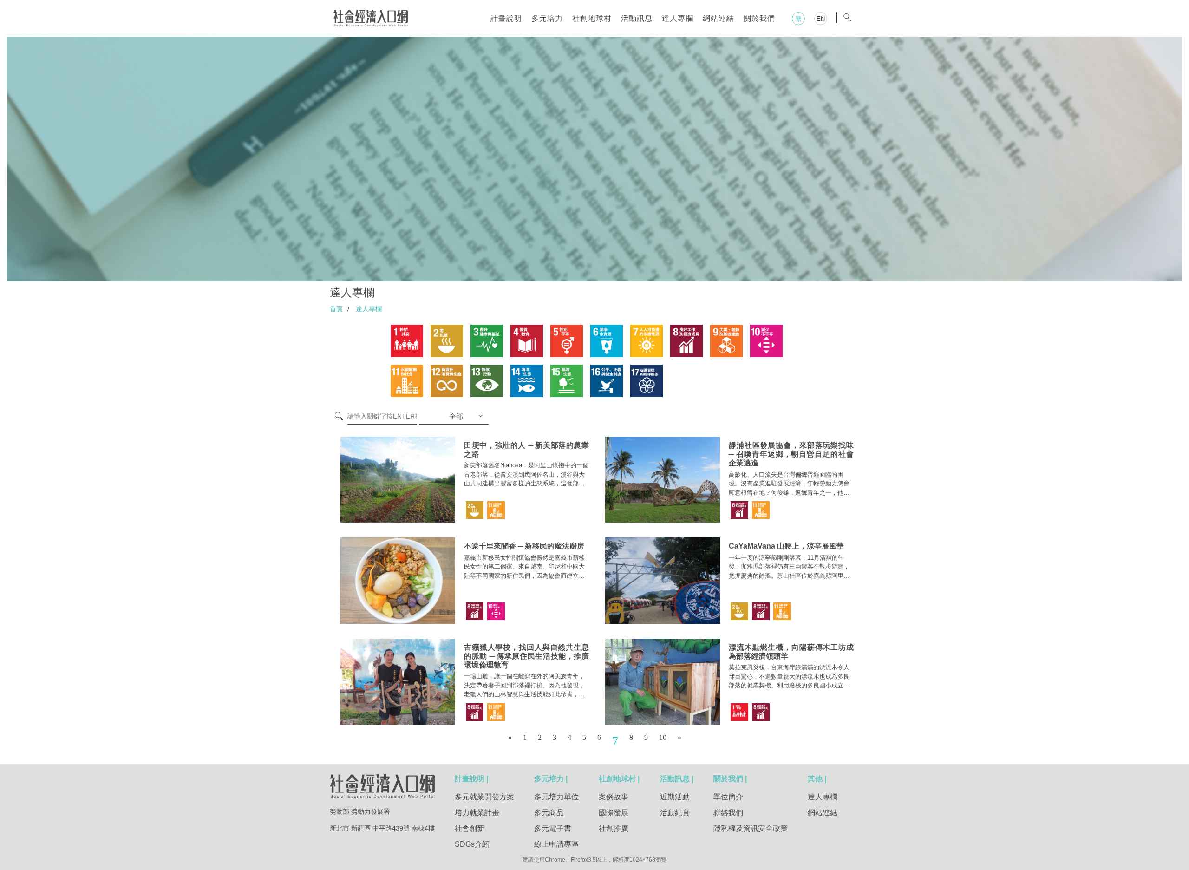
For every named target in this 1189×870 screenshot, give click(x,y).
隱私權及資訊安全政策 (750, 828)
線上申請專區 (556, 844)
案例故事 (613, 797)
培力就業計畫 (477, 813)
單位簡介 (728, 797)
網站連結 (718, 18)
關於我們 (759, 18)
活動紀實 (675, 813)
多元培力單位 (556, 797)
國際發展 (613, 813)
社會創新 (469, 828)
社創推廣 (613, 828)
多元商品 (549, 813)
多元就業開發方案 (484, 797)
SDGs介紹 (472, 844)
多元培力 (547, 18)
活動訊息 (637, 18)
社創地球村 (592, 18)
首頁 (336, 309)
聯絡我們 (728, 813)
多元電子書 (552, 828)
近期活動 (675, 797)
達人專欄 (677, 18)
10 (662, 737)
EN (821, 18)
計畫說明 (506, 18)
